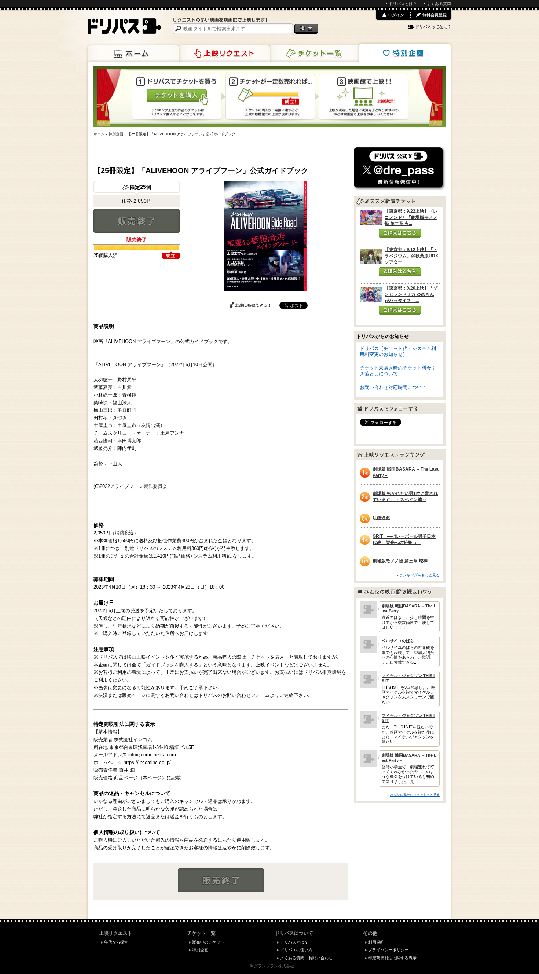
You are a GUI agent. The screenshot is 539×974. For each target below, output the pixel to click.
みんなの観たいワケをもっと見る (415, 795)
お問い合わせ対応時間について (393, 387)
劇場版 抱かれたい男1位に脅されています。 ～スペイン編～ (405, 496)
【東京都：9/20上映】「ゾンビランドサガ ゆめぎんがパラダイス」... (411, 294)
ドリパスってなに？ (433, 27)
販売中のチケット (208, 942)
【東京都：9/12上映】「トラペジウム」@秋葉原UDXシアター (411, 256)
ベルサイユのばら (398, 641)
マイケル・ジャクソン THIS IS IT (408, 678)
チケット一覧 (314, 54)
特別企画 (405, 53)
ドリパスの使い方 (296, 950)
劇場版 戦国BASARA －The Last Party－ (406, 472)
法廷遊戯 (381, 518)
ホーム (133, 54)
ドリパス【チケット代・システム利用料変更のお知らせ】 (398, 351)
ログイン (396, 15)
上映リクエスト (224, 54)
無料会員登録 (434, 15)
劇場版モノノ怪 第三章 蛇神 (400, 560)
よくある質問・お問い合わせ (306, 958)
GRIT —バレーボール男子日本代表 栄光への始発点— (404, 539)
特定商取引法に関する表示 (392, 958)
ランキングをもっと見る (419, 575)
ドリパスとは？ (403, 3)
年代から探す (116, 942)
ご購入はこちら (400, 233)
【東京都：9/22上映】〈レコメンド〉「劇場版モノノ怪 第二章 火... (411, 217)
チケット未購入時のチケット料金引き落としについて (398, 370)
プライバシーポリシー (388, 950)
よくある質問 (439, 3)
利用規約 (376, 942)
